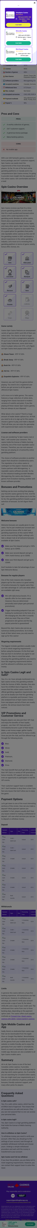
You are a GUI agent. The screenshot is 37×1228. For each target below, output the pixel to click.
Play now (19, 24)
